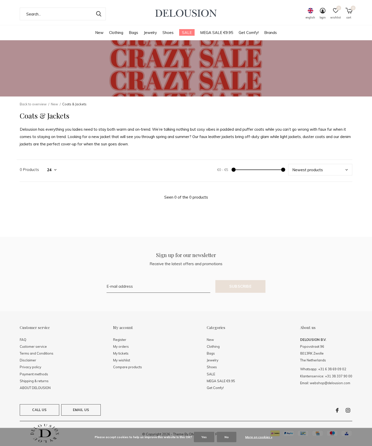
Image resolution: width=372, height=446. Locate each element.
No (226, 437)
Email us (81, 410)
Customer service (33, 346)
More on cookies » (258, 437)
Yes (204, 437)
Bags (133, 32)
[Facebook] (337, 410)
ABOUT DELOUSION (35, 388)
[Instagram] (348, 410)
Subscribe (240, 286)
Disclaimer (28, 360)
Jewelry (150, 32)
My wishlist (121, 360)
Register (119, 340)
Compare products (127, 367)
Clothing (116, 32)
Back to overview (33, 104)
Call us (39, 410)
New (99, 32)
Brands (270, 32)
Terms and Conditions (36, 353)
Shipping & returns (34, 381)
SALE (187, 32)
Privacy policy (30, 367)
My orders (121, 346)
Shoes (168, 32)
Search (99, 14)
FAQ (23, 340)
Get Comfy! (249, 32)
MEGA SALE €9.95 (216, 32)
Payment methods (34, 374)
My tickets (121, 353)
